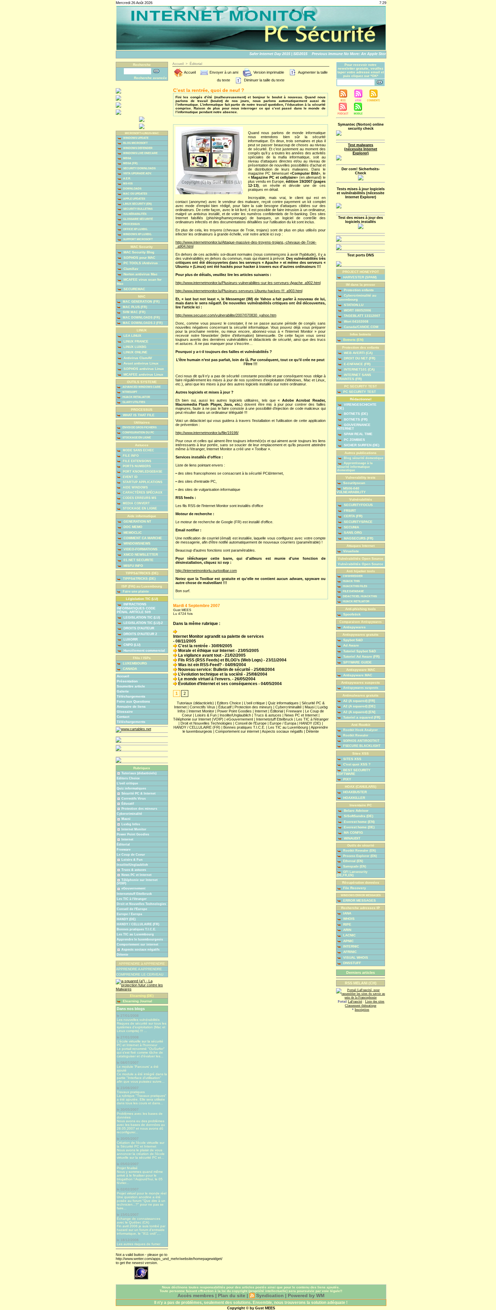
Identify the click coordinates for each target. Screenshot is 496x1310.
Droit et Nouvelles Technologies (141, 904)
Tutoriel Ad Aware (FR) (361, 656)
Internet (127, 839)
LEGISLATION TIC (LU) (141, 617)
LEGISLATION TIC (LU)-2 (142, 623)
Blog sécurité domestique (363, 458)
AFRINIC (349, 952)
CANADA (129, 669)
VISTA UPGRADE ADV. (136, 173)
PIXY (346, 779)
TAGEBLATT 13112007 (361, 316)
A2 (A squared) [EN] (358, 712)
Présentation (127, 681)
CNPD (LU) (131, 645)
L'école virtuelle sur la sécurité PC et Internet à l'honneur (140, 1043)
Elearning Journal (137, 1001)
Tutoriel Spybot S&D (359, 651)
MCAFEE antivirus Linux (142, 374)
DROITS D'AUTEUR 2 (139, 634)
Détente (122, 954)
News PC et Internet (136, 875)
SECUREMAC (133, 289)
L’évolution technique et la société (210, 674)
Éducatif (127, 803)
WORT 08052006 (357, 310)
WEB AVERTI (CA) (358, 353)
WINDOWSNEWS (136, 543)
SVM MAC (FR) (133, 312)
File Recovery (354, 888)
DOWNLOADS (131, 188)
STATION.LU (353, 305)
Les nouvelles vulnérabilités (138, 1020)
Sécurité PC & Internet (138, 793)
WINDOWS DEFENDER (137, 148)
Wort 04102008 (355, 321)
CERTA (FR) (352, 516)
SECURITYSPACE (358, 522)
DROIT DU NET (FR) (359, 358)
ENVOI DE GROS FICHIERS (139, 427)
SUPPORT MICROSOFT (137, 239)
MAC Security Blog (138, 252)
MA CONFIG (353, 832)
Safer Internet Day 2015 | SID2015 (270, 54)
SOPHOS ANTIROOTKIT (361, 740)
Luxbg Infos (130, 824)
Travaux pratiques (131, 1092)
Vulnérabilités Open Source (360, 564)
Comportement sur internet (137, 944)
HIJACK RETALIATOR (136, 397)
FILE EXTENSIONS (136, 461)
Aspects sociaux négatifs (140, 949)
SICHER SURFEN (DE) (361, 445)
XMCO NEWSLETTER (140, 554)
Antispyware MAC (357, 675)
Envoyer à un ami (223, 72)
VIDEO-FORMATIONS (140, 549)
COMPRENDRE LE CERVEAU (139, 974)
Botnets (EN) (352, 340)
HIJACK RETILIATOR (355, 601)
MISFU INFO (132, 566)
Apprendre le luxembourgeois (140, 939)
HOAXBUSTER (354, 792)
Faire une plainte (135, 591)
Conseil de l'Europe (132, 909)
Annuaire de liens (131, 706)
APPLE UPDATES (133, 198)
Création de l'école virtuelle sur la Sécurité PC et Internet (140, 1144)
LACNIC (349, 935)
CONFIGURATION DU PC (138, 432)
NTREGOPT (129, 392)
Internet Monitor (133, 829)
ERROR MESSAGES (359, 900)
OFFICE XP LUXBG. (135, 229)
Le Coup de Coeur (131, 854)
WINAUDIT (351, 838)
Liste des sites (374, 1001)
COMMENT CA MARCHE (142, 538)
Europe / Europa (129, 914)
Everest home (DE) (359, 827)
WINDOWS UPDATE (135, 138)
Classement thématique (360, 1005)
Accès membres (195, 1295)
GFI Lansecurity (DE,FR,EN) (351, 873)
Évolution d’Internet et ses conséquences (217, 683)
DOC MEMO (132, 527)
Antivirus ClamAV (137, 358)
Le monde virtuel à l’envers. (204, 679)
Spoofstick (351, 614)
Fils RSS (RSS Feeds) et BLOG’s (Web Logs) (220, 660)
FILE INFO (130, 455)
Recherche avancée (150, 78)
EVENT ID (130, 477)
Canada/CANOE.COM (360, 327)
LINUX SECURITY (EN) (137, 203)
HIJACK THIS (351, 581)
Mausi (126, 819)
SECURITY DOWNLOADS (139, 168)
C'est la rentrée (192, 646)
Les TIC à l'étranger (132, 899)
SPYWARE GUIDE (357, 662)
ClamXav (130, 269)
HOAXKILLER (353, 798)
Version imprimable (268, 72)
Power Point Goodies (133, 834)
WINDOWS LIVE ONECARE (140, 153)
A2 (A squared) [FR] (358, 701)
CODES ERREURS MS (139, 498)
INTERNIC (350, 946)
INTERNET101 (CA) (359, 369)
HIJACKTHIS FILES (354, 586)
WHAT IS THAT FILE (138, 415)
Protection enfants (358, 290)
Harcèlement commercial (143, 650)
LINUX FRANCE (135, 341)
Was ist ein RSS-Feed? (199, 664)
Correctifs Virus (133, 798)
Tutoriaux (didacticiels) (139, 773)
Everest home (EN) (359, 822)
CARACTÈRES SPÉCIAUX (142, 492)
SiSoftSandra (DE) (358, 816)
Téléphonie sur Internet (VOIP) (198, 719)
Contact (123, 717)
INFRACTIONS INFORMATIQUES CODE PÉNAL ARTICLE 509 (136, 607)
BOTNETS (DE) (355, 413)
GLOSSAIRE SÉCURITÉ (137, 219)
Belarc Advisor (355, 810)
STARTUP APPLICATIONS (142, 482)
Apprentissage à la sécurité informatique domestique (355, 466)
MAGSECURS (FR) (358, 538)
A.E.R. (126, 178)
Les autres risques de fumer (138, 1244)
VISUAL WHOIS (355, 957)
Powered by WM (306, 1295)
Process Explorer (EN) (359, 856)
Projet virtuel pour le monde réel (141, 1193)
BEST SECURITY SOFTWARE (353, 772)
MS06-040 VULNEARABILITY (351, 490)
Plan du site (231, 1295)
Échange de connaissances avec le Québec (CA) (138, 1220)
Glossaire (125, 711)
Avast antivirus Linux (140, 363)
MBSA (126, 158)
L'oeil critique (127, 783)
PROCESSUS (131, 224)
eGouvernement (133, 888)
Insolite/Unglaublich (132, 864)
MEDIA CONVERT (136, 503)
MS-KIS (127, 183)
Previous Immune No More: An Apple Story (341, 54)
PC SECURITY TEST (359, 392)
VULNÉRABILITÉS (134, 214)
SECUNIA (351, 527)
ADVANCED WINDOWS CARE (141, 386)
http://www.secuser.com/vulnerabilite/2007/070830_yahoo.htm (225, 315)
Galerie (123, 691)
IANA (346, 913)
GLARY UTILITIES (133, 402)
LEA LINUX (131, 335)
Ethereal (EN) (352, 861)
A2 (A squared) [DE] (358, 706)
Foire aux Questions (133, 701)
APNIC (348, 941)
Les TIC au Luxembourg (135, 934)
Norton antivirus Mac (140, 274)
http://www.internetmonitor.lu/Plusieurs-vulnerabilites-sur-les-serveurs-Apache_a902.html (248, 283)
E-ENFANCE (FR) (356, 364)
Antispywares (354, 627)
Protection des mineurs (139, 808)
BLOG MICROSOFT (135, 143)
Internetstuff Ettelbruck (134, 894)
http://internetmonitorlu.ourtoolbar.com (206, 571)
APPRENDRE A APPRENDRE (139, 969)
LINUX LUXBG (134, 347)
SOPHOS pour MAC (138, 257)
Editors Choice (128, 778)
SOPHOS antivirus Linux (143, 369)
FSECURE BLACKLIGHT (361, 746)
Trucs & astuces (133, 870)
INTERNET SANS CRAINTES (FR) (354, 376)
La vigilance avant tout (199, 655)
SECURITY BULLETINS (137, 208)
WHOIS (348, 919)
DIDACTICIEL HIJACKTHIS (359, 596)
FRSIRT (349, 510)
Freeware (124, 849)
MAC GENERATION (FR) (141, 301)
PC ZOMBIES (354, 440)
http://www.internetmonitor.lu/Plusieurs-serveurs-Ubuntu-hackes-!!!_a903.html (238, 291)
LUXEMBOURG (134, 663)
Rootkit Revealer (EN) (359, 850)
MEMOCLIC (132, 532)
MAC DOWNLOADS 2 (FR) (142, 323)
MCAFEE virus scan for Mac (139, 281)
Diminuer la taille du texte (263, 80)
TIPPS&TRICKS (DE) (139, 578)
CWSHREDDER (352, 576)
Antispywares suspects (360, 687)
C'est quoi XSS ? (356, 764)
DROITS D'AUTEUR (138, 628)
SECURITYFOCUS (358, 505)
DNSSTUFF (351, 963)
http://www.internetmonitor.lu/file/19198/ (207, 433)
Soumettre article (131, 686)
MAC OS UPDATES (134, 193)
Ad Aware (350, 645)
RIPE (346, 924)
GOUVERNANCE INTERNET (353, 426)
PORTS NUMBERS (136, 466)
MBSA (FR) (130, 163)
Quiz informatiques (131, 788)
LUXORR (130, 639)
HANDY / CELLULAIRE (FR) (138, 924)
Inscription (362, 1009)
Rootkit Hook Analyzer (360, 730)
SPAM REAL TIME (358, 434)
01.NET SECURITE (138, 560)
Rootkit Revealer (355, 735)
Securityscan (353, 483)
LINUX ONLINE (134, 352)
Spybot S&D (352, 640)
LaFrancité (355, 1001)
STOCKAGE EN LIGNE (136, 437)
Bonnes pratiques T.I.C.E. (136, 929)
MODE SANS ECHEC (138, 450)
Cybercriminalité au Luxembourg (356, 297)
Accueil (123, 676)
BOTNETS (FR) (355, 419)
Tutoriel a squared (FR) (361, 717)
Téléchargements (131, 696)
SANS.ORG (352, 532)
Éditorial (123, 844)
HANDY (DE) (126, 919)
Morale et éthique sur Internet (206, 650)
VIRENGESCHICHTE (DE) (357, 406)
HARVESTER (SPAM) (359, 277)
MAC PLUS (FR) (134, 307)
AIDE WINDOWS (135, 487)
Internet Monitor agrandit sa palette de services (218, 636)
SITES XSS (351, 759)
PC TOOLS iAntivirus (140, 263)
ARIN (346, 930)
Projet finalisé (127, 1168)
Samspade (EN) (354, 866)
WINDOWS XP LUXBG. (137, 234)
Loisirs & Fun (132, 859)
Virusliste (350, 551)
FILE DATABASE (353, 591)
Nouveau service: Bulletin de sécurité (213, 669)
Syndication (270, 1295)
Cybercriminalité (129, 813)
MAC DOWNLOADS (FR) (141, 317)
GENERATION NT (136, 521)
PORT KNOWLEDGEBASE (142, 471)
